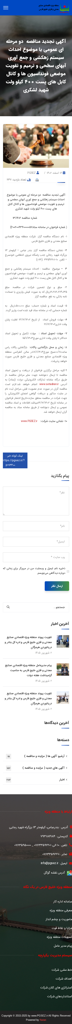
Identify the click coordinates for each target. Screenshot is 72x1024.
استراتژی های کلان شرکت (56, 987)
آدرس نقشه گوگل (54, 872)
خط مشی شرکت (61, 970)
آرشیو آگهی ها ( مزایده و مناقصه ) (36, 756)
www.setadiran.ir (49, 384)
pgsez (31, 173)
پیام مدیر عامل (63, 946)
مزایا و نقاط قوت (62, 928)
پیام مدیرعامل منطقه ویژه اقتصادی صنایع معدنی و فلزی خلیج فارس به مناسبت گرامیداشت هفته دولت (28, 670)
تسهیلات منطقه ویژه (59, 937)
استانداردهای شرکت (59, 996)
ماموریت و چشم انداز (59, 919)
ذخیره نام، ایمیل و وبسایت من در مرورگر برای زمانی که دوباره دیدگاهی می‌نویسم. (34, 570)
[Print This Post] (37, 179)
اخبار (36, 779)
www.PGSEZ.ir (29, 421)
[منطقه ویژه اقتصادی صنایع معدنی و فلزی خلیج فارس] (54, 8)
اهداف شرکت (63, 978)
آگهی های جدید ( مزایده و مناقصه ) (36, 768)
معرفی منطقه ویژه (61, 910)
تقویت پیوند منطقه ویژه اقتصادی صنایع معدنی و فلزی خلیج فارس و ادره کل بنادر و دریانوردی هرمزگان (28, 642)
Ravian (43, 1020)
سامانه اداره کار (62, 901)
